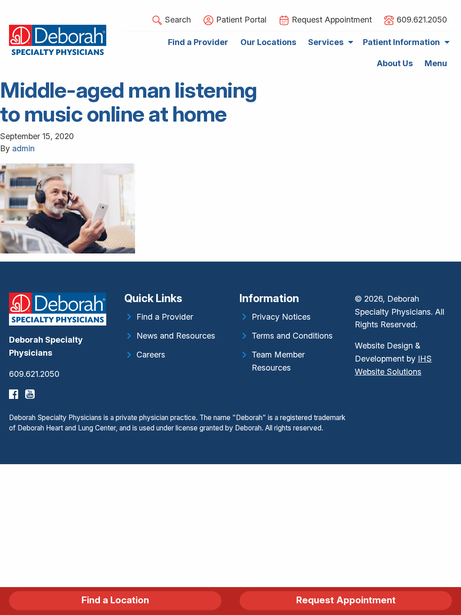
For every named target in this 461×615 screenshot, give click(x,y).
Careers (150, 354)
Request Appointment (346, 600)
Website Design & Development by (393, 358)
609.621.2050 (34, 374)
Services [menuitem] (325, 42)
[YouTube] (31, 394)
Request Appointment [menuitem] (330, 19)
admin (23, 148)
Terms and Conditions (292, 335)
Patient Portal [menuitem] (240, 19)
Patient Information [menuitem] (401, 42)
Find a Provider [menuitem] (198, 42)
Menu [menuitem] (436, 63)
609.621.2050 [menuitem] (420, 19)
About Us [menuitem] (395, 63)
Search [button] (177, 19)
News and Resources (175, 335)
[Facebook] (15, 394)
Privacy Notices (281, 316)
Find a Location (115, 600)
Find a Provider (164, 316)
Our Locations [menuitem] (268, 42)
